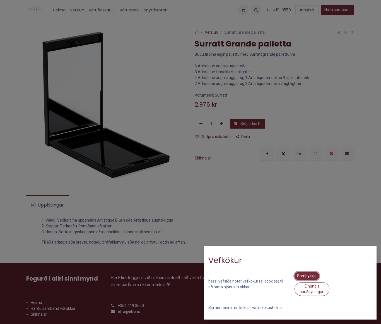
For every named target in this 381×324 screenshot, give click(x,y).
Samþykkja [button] (307, 276)
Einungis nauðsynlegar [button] (312, 289)
